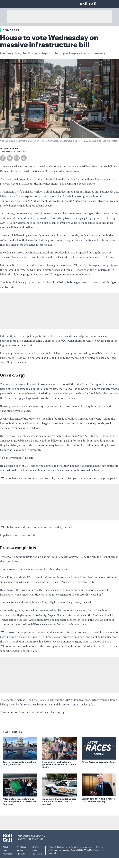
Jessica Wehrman (10, 148)
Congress (11, 30)
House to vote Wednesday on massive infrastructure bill (49, 41)
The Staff (21, 854)
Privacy (20, 850)
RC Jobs (35, 850)
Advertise (35, 847)
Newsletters (8, 854)
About (5, 847)
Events (5, 850)
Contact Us (21, 847)
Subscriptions (37, 854)
